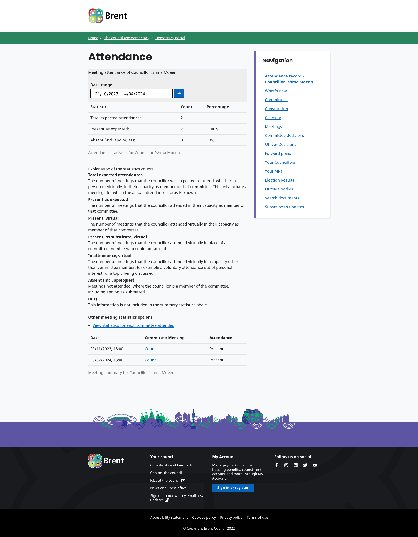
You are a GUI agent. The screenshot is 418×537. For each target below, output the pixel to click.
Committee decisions (284, 135)
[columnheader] (115, 338)
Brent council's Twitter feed (305, 465)
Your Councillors (280, 162)
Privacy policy (231, 517)
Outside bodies (279, 189)
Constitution (276, 108)
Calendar (273, 117)
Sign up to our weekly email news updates (177, 497)
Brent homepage (106, 461)
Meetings (273, 126)
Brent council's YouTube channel (315, 465)
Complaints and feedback (171, 465)
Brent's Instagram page (286, 465)
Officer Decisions (280, 144)
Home (93, 37)
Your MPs (273, 171)
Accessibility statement (169, 517)
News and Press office (168, 488)
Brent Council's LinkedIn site (295, 465)
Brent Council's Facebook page (276, 465)
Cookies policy (204, 517)
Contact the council (166, 473)
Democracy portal (170, 37)
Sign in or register (232, 487)
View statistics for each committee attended (133, 325)
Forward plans (278, 153)
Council (151, 348)
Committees (276, 99)
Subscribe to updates (284, 206)
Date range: (102, 84)
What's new (276, 90)
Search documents (282, 197)
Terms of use (257, 517)
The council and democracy (126, 37)
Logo (107, 16)
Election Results (279, 180)
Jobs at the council (165, 480)
